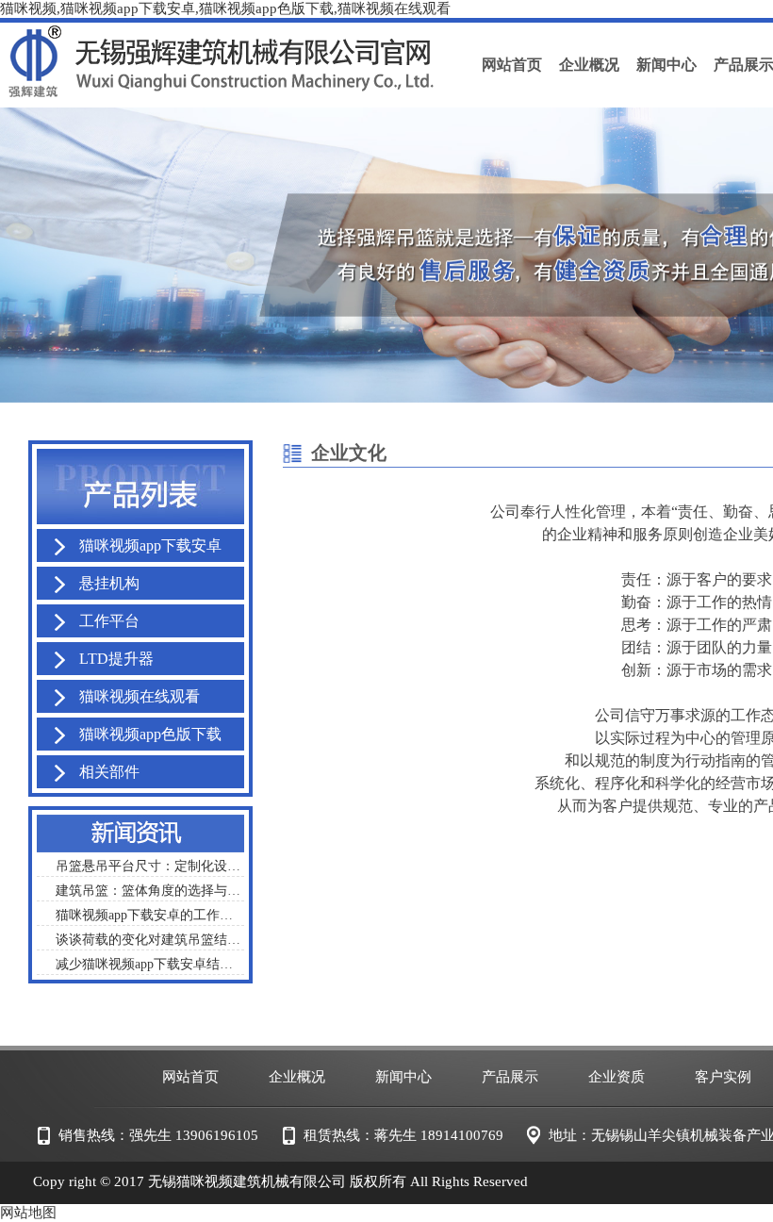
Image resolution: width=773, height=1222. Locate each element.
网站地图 (28, 1212)
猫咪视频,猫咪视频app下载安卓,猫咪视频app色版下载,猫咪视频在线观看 (225, 8)
